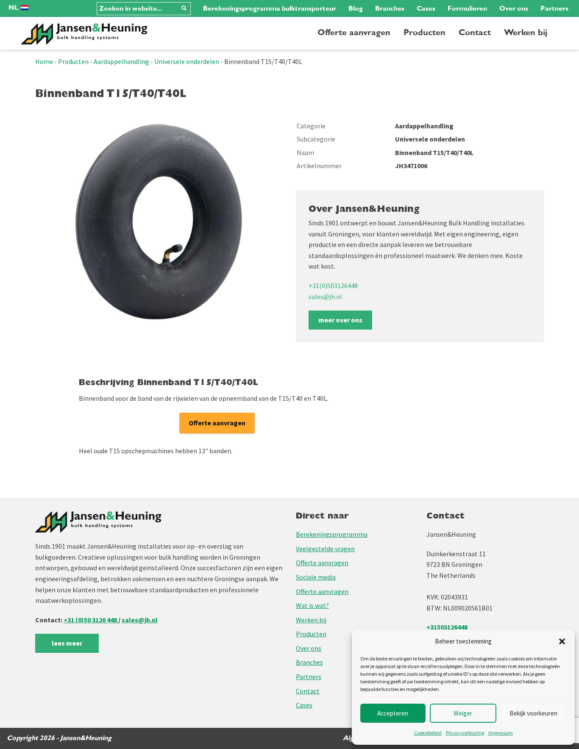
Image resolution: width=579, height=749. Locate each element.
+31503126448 (447, 627)
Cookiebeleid (428, 733)
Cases (426, 8)
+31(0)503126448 (333, 285)
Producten (424, 32)
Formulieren (467, 8)
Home (44, 61)
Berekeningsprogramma (331, 534)
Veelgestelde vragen (325, 548)
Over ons (513, 8)
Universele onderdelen (186, 61)
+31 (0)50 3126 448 (91, 620)
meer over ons (340, 320)
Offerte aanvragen (353, 32)
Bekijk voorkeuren (533, 713)
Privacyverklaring (465, 733)
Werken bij (525, 32)
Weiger (463, 713)
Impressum (500, 733)
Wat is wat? (312, 605)
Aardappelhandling (121, 61)
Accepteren (392, 713)
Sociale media (316, 577)
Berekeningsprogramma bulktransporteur (269, 8)
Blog (355, 8)
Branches (389, 8)
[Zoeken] (184, 9)
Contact (475, 32)
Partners (554, 8)
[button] (562, 641)
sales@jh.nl (325, 296)
